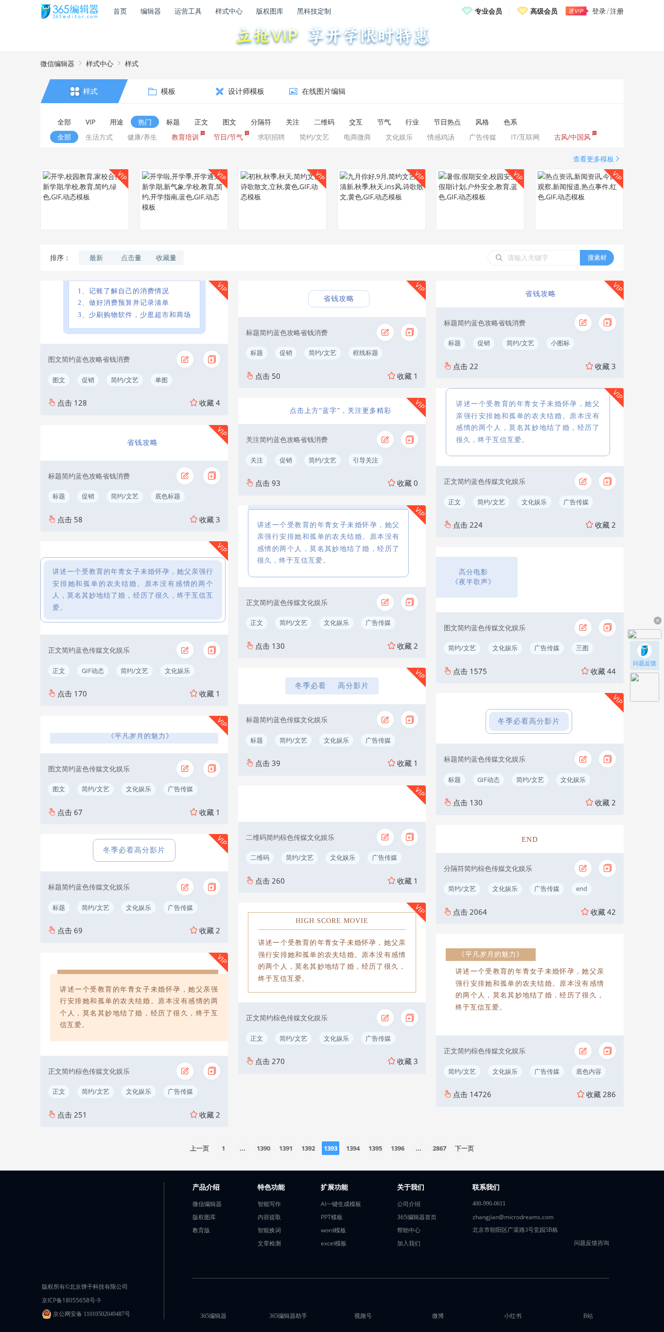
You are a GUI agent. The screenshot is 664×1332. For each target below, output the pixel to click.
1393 (330, 1148)
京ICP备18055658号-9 (71, 1300)
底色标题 (167, 496)
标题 (58, 496)
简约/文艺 (125, 379)
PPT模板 (332, 1217)
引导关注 (365, 460)
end (581, 888)
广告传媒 (180, 788)
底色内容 (588, 1071)
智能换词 (269, 1230)
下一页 (464, 1148)
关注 (256, 460)
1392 (308, 1148)
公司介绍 (408, 1204)
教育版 (201, 1230)
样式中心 (229, 11)
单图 (161, 379)
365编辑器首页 (417, 1217)
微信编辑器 (57, 63)
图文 (58, 379)
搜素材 (597, 257)
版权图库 (269, 11)
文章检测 (269, 1243)
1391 (286, 1148)
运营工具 (188, 11)
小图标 (560, 342)
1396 (397, 1148)
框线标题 (365, 352)
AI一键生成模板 (341, 1204)
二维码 (259, 857)
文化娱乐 (177, 670)
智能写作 (269, 1204)
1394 (353, 1148)
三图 (582, 647)
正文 (58, 670)
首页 (120, 11)
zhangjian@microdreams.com (513, 1217)
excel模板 (334, 1243)
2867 (439, 1148)
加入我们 (408, 1243)
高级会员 (544, 11)
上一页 (199, 1148)
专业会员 (488, 11)
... (242, 1148)
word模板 (333, 1230)
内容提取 (269, 1217)
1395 (375, 1148)
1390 (263, 1148)
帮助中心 (408, 1230)
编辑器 (150, 11)
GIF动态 (93, 670)
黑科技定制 (314, 11)
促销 (88, 379)
